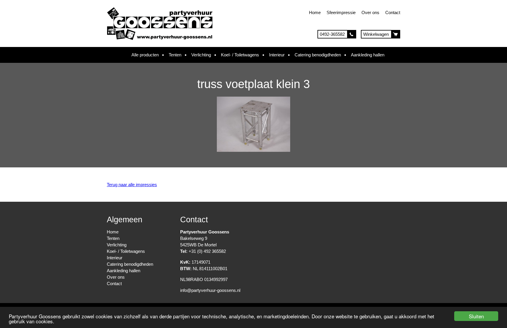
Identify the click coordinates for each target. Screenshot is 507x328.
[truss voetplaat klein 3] (253, 150)
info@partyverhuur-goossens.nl (210, 290)
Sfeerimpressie (341, 12)
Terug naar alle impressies (132, 184)
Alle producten (145, 54)
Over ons (370, 12)
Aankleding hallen (367, 54)
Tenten (175, 54)
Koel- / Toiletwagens (240, 54)
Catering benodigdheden (318, 54)
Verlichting (201, 54)
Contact (392, 12)
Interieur (277, 54)
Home (315, 12)
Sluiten (476, 316)
